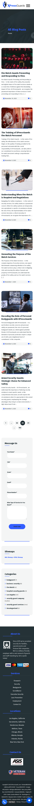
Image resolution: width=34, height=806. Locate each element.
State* (9, 472)
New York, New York (17, 742)
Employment (17, 701)
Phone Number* (12, 492)
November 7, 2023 (10, 282)
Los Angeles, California (17, 718)
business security (13, 584)
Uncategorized (12, 608)
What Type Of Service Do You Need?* (16, 504)
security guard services (15, 604)
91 (28, 423)
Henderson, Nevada (17, 725)
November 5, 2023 (10, 409)
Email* (9, 482)
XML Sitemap (9, 557)
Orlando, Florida (17, 739)
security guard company (15, 598)
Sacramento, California (17, 722)
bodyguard (11, 580)
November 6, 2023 (10, 344)
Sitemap (18, 802)
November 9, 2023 (10, 160)
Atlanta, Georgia (17, 735)
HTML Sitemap (18, 557)
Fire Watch (10, 587)
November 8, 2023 (10, 220)
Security (17, 684)
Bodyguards (17, 687)
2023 (10, 784)
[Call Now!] (4, 802)
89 (17, 423)
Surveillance (17, 691)
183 (20, 428)
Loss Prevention (17, 698)
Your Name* (10, 452)
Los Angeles (11, 595)
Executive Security (17, 694)
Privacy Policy (25, 802)
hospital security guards (16, 591)
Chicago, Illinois (17, 732)
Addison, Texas (17, 728)
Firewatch (17, 681)
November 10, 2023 (11, 98)
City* (8, 462)
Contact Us (17, 704)
